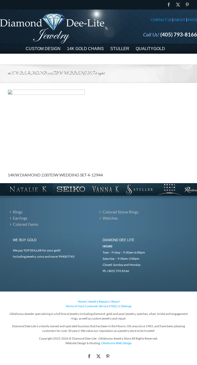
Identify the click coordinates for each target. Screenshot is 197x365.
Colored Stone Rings (121, 211)
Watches (110, 218)
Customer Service (97, 306)
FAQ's (192, 20)
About (179, 20)
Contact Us (161, 20)
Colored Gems (25, 224)
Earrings (20, 218)
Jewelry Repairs (98, 301)
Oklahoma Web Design (116, 343)
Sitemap (126, 306)
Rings (18, 211)
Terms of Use (74, 306)
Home (82, 301)
